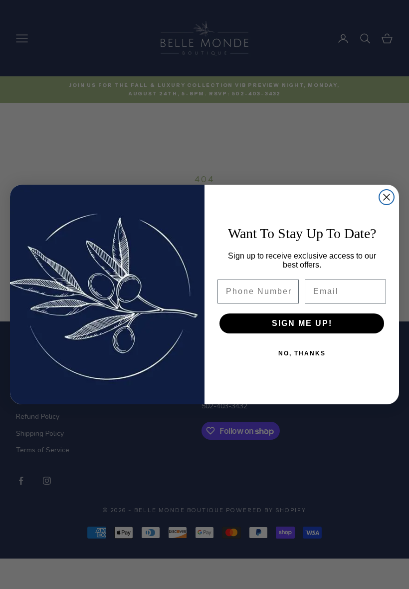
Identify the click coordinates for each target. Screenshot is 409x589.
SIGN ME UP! (302, 323)
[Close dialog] (386, 197)
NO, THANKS (302, 353)
